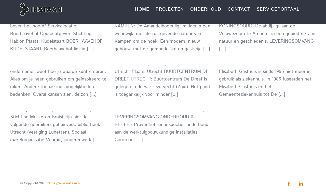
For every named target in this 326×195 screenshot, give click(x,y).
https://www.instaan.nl (63, 183)
